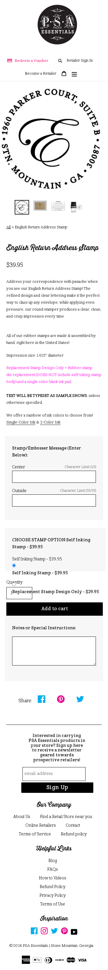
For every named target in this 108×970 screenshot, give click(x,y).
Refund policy (74, 834)
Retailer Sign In (80, 61)
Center (54, 467)
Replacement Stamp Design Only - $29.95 (55, 592)
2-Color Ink (50, 422)
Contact (73, 826)
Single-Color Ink (20, 422)
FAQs (52, 870)
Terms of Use (52, 904)
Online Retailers (40, 826)
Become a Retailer (40, 74)
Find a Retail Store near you (66, 817)
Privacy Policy (52, 896)
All (8, 227)
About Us (21, 817)
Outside (54, 491)
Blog (52, 861)
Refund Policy (52, 887)
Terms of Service (35, 834)
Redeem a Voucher (31, 61)
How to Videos (52, 878)
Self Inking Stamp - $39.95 (40, 573)
